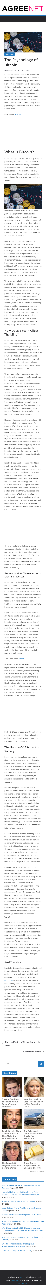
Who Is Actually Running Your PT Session (18, 1201)
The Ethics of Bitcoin (31, 1051)
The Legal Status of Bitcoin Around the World (23, 1044)
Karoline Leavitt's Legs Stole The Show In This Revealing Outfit (33, 1103)
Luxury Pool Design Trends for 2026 (16, 1250)
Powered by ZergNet (37, 1172)
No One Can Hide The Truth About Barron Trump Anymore (10, 1103)
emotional (8, 980)
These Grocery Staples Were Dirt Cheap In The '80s (32, 1165)
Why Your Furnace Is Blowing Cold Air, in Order (21, 1214)
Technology (9, 54)
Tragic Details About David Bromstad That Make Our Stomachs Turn (12, 1135)
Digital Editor (24, 70)
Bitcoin (21, 659)
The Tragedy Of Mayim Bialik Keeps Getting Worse (11, 1165)
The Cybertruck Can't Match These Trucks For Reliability (33, 1135)
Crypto (18, 114)
